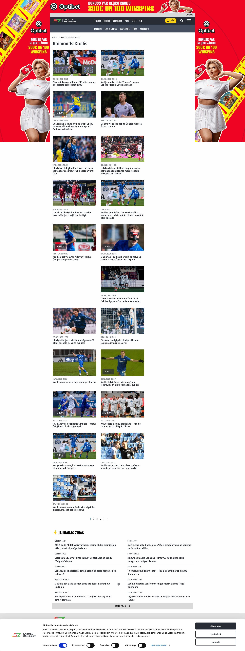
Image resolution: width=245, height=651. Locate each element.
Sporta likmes (110, 28)
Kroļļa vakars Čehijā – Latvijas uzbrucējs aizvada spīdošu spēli (73, 467)
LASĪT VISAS (120, 606)
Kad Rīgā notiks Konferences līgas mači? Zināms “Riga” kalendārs (156, 585)
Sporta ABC (125, 28)
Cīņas (134, 20)
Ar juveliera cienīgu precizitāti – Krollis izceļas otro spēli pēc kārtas (121, 425)
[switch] (90, 645)
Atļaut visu (215, 626)
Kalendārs (144, 28)
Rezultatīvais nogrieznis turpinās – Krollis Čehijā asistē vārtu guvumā (74, 425)
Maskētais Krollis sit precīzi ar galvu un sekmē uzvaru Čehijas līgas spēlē (121, 258)
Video (134, 28)
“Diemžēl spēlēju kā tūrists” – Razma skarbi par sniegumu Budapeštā (157, 572)
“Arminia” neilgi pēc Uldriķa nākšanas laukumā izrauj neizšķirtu (120, 341)
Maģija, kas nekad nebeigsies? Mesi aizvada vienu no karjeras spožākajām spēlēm (159, 546)
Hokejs (107, 20)
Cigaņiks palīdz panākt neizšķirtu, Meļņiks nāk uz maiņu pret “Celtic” (158, 598)
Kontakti (189, 15)
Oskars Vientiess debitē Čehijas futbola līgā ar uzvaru (121, 125)
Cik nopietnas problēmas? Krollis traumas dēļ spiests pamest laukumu (74, 83)
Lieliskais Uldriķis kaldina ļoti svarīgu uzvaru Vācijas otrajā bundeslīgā (72, 214)
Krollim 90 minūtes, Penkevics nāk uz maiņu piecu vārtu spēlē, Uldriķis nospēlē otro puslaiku (122, 215)
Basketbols (117, 20)
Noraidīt (216, 642)
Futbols (98, 20)
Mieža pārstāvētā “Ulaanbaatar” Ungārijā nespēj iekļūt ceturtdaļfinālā (83, 598)
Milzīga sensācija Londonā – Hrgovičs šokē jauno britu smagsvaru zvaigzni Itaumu (155, 559)
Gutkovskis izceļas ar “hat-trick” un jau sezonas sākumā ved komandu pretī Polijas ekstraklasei (73, 126)
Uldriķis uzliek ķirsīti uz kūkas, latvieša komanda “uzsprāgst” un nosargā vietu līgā (73, 171)
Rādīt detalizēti (158, 645)
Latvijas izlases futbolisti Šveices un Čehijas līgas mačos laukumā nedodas (121, 300)
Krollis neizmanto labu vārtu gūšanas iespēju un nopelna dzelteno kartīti (120, 467)
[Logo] (64, 21)
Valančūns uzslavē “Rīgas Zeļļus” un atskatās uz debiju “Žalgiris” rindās (83, 559)
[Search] (181, 20)
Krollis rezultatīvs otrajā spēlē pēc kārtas (74, 382)
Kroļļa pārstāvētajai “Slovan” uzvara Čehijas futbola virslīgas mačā (120, 83)
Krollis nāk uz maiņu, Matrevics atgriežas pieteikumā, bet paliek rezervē (74, 508)
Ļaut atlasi (216, 634)
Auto (127, 20)
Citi (140, 20)
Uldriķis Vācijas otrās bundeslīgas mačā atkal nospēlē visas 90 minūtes (73, 341)
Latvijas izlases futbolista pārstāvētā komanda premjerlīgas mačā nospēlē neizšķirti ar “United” (120, 171)
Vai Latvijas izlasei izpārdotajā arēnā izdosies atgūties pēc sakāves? (85, 572)
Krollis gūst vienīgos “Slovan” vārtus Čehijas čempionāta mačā (72, 258)
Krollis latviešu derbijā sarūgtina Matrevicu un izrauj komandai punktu (120, 383)
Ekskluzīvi (97, 28)
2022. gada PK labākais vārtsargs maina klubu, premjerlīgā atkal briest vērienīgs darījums (85, 546)
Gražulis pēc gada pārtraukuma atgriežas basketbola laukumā (82, 585)
